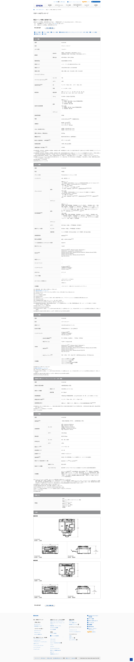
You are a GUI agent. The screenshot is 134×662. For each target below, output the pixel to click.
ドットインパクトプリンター (38, 645)
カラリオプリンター (37, 630)
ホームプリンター (37, 624)
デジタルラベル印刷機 (54, 627)
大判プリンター (36, 643)
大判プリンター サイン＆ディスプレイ (57, 620)
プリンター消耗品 (53, 633)
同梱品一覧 (38, 34)
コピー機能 (38, 32)
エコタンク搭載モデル (38, 634)
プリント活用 (91, 618)
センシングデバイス (72, 639)
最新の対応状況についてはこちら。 (42, 290)
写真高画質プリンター (38, 626)
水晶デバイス (71, 637)
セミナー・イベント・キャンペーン (75, 1)
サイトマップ (37, 658)
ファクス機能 (94, 32)
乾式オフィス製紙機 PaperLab (55, 650)
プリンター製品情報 (55, 635)
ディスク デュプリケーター (55, 648)
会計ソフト (52, 652)
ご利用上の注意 (49, 658)
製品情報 (36, 615)
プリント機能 (46, 32)
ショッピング (91, 622)
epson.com (73, 658)
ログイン (88, 1)
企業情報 (90, 624)
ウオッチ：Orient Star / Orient (55, 642)
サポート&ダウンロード (40, 9)
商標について (68, 658)
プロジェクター (53, 639)
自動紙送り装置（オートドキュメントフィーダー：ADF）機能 (74, 32)
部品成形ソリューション (73, 624)
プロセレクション (37, 632)
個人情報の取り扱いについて (58, 658)
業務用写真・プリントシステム (55, 625)
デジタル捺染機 (53, 629)
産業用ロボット (72, 620)
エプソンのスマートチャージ (38, 638)
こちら (55, 23)
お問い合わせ (62, 1)
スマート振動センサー (73, 622)
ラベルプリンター (37, 649)
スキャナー (52, 646)
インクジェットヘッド (73, 629)
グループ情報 (55, 1)
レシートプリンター (37, 647)
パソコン (51, 644)
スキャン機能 (55, 32)
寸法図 (44, 34)
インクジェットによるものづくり (75, 631)
